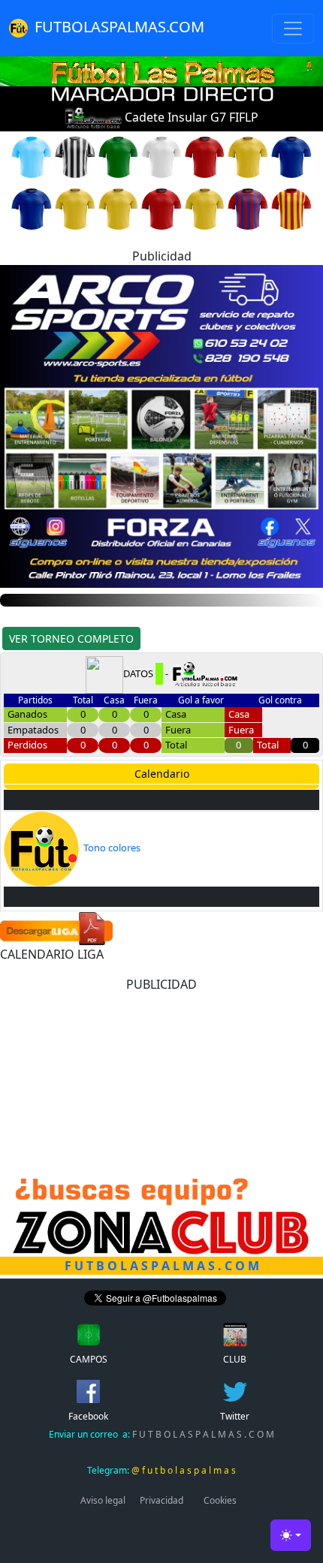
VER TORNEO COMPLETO (71, 638)
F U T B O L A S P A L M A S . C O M (161, 1434)
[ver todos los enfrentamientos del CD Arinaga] (248, 156)
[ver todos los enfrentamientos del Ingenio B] (248, 208)
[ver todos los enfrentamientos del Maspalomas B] (161, 156)
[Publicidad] (161, 425)
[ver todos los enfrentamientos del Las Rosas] (291, 208)
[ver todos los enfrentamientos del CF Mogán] (31, 208)
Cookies (220, 1500)
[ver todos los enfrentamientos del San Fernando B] (291, 156)
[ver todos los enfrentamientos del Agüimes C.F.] (75, 208)
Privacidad (161, 1500)
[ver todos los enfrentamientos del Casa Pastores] (118, 208)
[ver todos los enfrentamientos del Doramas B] (31, 156)
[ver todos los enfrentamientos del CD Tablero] (205, 156)
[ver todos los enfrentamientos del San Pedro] (161, 208)
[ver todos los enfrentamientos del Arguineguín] (118, 156)
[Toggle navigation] (293, 29)
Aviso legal (102, 1500)
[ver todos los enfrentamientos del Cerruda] (75, 156)
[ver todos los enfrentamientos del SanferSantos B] (205, 208)
